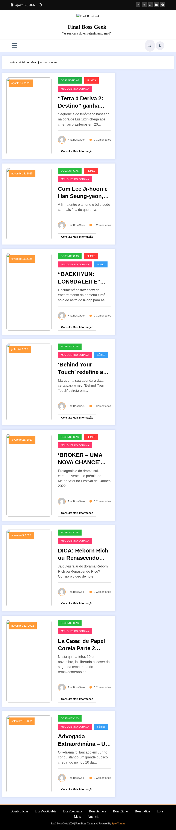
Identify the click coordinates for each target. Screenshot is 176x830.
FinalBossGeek (76, 139)
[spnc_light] (160, 45)
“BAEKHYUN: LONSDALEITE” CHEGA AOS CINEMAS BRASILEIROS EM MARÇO (82, 278)
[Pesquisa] (149, 45)
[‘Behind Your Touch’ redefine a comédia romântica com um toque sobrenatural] (29, 382)
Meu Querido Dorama (75, 88)
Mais (77, 816)
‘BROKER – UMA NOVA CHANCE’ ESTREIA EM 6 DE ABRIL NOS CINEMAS (81, 459)
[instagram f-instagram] (138, 4)
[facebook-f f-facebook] (144, 4)
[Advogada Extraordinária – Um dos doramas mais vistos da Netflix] (29, 754)
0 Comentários (102, 139)
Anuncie (93, 816)
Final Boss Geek (87, 27)
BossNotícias (70, 171)
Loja (160, 811)
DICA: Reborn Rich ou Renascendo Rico (83, 554)
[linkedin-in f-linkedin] (156, 4)
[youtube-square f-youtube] (150, 4)
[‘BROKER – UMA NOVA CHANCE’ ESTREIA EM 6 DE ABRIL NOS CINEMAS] (29, 475)
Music (101, 264)
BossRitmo (120, 811)
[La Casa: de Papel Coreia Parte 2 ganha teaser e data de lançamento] (29, 661)
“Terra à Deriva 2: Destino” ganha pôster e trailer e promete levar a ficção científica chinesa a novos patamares (80, 102)
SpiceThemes (118, 823)
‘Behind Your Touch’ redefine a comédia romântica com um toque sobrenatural (83, 368)
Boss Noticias (70, 80)
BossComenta (72, 811)
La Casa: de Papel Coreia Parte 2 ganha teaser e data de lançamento (83, 645)
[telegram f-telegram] (162, 4)
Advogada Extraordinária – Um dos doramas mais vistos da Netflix (84, 740)
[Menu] (14, 46)
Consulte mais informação (77, 151)
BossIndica (142, 811)
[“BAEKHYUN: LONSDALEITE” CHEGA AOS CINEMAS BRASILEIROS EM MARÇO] (29, 291)
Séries (101, 355)
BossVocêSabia (45, 811)
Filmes (91, 80)
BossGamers (97, 811)
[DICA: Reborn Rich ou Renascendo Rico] (29, 568)
